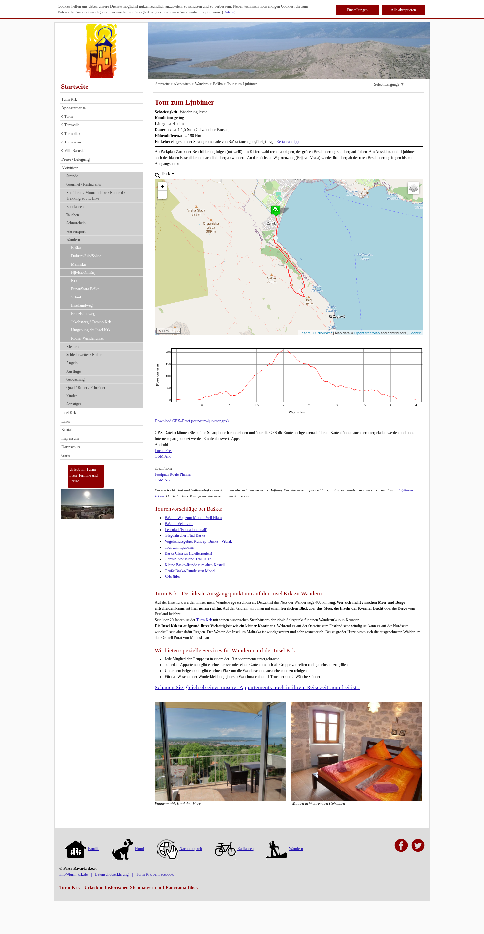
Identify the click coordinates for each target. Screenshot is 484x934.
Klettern (72, 346)
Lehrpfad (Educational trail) (186, 529)
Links (65, 421)
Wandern (73, 239)
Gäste (65, 455)
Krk (74, 280)
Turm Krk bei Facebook (155, 874)
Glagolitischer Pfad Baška (185, 535)
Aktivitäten (69, 168)
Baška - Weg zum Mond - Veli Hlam (193, 517)
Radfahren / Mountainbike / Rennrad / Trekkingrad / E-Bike (95, 195)
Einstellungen (357, 10)
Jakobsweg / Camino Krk (91, 322)
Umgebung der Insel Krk (90, 330)
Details (228, 12)
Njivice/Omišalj (83, 272)
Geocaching (75, 379)
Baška (76, 248)
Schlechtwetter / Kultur (84, 354)
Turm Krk (69, 99)
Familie (93, 848)
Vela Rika (172, 577)
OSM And (163, 456)
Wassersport (75, 231)
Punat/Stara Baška (85, 289)
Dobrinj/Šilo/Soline (86, 256)
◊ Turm (67, 116)
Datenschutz (70, 447)
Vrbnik (76, 297)
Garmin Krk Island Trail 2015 (188, 559)
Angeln (72, 363)
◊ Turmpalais (71, 142)
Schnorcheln (76, 223)
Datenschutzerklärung (112, 874)
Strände (72, 176)
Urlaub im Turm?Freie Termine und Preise (83, 475)
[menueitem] (157, 175)
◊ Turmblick (70, 133)
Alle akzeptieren (403, 10)
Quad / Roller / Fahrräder (85, 387)
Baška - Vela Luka (179, 523)
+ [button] (162, 186)
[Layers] (413, 188)
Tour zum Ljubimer (242, 84)
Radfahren (245, 848)
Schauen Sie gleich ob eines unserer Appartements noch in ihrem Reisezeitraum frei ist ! (257, 687)
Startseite (74, 86)
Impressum (70, 438)
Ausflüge (73, 371)
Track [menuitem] (167, 173)
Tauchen (72, 215)
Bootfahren (75, 206)
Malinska (78, 264)
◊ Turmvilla (70, 125)
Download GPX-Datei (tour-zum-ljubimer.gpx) (192, 421)
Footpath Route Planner (173, 474)
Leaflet (305, 332)
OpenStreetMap (367, 332)
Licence (415, 332)
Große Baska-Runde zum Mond (190, 571)
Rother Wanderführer (87, 338)
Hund (139, 848)
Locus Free (163, 450)
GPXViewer (322, 332)
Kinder (71, 396)
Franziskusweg (83, 313)
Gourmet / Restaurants (83, 184)
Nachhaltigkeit (190, 848)
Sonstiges (73, 404)
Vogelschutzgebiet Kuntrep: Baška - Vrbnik (198, 541)
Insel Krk (68, 412)
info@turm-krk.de (73, 874)
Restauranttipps (288, 141)
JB (157, 351)
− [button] (162, 194)
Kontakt (67, 430)
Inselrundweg (82, 305)
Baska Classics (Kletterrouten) (188, 553)
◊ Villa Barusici (73, 150)
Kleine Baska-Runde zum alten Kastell (195, 565)
